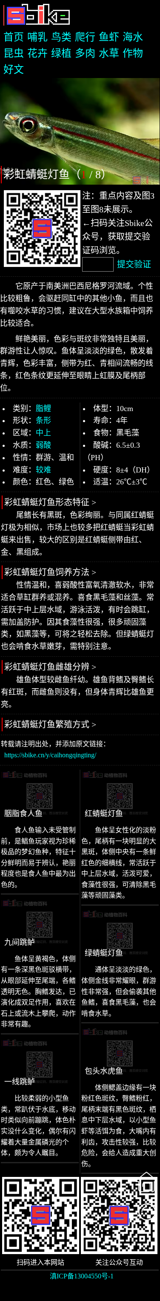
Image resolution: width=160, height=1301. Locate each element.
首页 (13, 37)
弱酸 (43, 445)
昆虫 (13, 53)
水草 (109, 53)
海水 (133, 37)
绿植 (61, 53)
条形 (43, 420)
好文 (13, 69)
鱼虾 (109, 37)
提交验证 (134, 264)
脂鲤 (43, 408)
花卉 (37, 53)
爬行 (85, 37)
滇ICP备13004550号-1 (82, 1276)
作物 (133, 53)
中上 (43, 433)
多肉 (85, 53)
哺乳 (37, 37)
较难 (43, 470)
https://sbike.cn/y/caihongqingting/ (50, 755)
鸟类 (61, 37)
